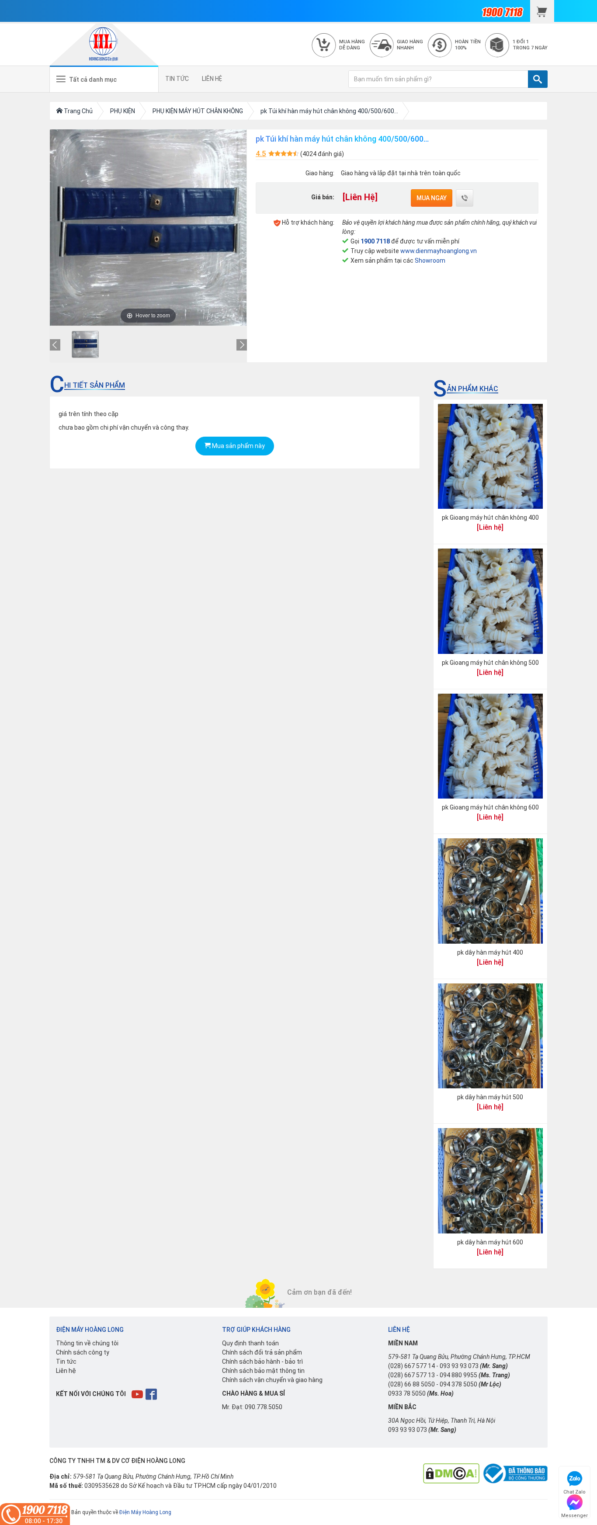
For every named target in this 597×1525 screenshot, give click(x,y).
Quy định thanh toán (250, 1343)
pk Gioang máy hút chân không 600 (490, 807)
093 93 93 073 (459, 1365)
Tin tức (66, 1361)
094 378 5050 (458, 1384)
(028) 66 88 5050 (411, 1384)
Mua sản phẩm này (238, 445)
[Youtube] (138, 1393)
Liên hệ (66, 1370)
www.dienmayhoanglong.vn (438, 250)
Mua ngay (432, 198)
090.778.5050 (263, 1406)
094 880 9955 (458, 1375)
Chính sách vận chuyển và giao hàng (272, 1379)
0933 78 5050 (407, 1393)
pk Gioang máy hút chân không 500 (490, 662)
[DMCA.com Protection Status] (451, 1472)
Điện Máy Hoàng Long (145, 1512)
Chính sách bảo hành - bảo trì (262, 1361)
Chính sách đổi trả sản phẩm (262, 1352)
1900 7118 (375, 241)
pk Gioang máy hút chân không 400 (490, 517)
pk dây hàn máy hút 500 (490, 1097)
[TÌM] (538, 79)
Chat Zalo (574, 1490)
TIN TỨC (177, 78)
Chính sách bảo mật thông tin (263, 1370)
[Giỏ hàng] (542, 11)
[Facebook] (152, 1393)
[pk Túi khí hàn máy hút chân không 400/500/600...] (85, 344)
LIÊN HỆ (212, 78)
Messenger (574, 1514)
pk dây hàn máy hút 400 (490, 952)
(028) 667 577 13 (411, 1375)
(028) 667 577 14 (411, 1365)
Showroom (430, 260)
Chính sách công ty (82, 1352)
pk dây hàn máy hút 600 (490, 1242)
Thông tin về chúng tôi (87, 1343)
